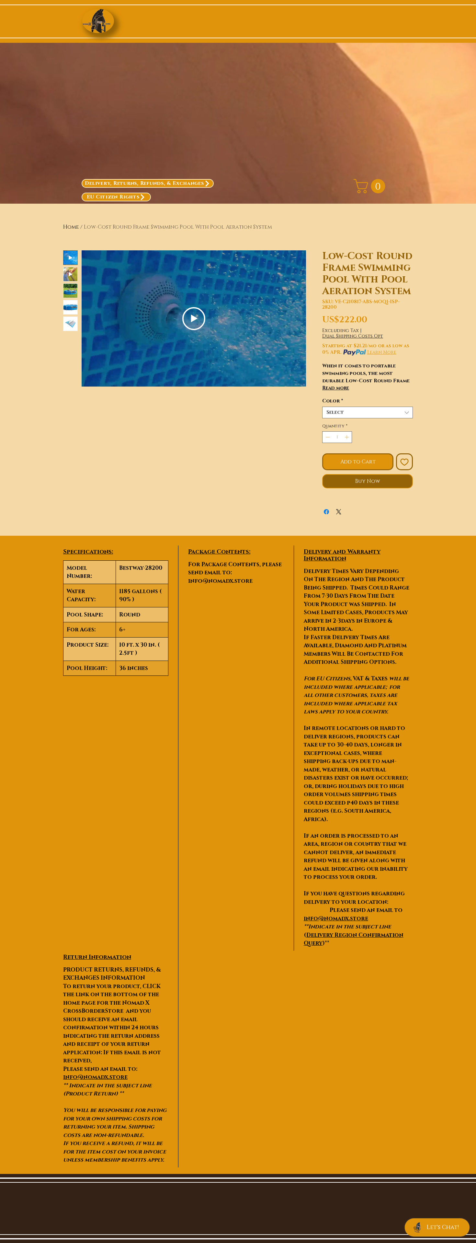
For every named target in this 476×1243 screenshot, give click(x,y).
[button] (371, 186)
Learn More (381, 352)
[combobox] (367, 412)
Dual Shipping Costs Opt (352, 336)
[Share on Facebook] (326, 512)
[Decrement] (327, 437)
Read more (335, 388)
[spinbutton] (337, 437)
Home (71, 227)
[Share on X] (339, 512)
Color (332, 401)
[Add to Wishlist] (404, 461)
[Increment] (347, 437)
